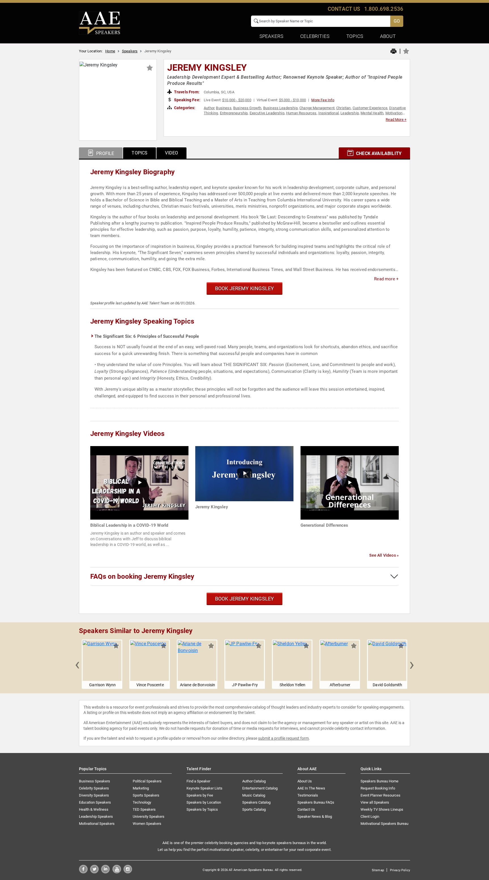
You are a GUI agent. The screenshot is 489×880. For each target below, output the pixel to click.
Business (223, 108)
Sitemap (378, 870)
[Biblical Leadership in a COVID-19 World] (139, 482)
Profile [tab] (104, 153)
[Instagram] (127, 872)
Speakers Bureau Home (379, 781)
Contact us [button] (344, 9)
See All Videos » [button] (384, 555)
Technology (142, 802)
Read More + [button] (396, 119)
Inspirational (328, 113)
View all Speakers (375, 802)
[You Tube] (116, 872)
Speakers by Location (203, 802)
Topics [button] (354, 36)
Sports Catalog (254, 809)
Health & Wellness (93, 809)
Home (110, 51)
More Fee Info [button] (322, 100)
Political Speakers (147, 781)
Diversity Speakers (94, 795)
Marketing (141, 788)
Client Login (370, 816)
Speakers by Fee (199, 795)
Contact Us (306, 809)
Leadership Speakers (96, 816)
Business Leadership (280, 108)
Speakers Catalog (256, 802)
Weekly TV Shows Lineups (382, 809)
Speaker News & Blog (314, 816)
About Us (304, 781)
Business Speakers (94, 781)
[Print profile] (393, 51)
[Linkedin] (105, 872)
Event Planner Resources (380, 795)
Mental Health (372, 113)
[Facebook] (83, 872)
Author (209, 108)
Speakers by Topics (202, 809)
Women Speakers (147, 823)
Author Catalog (254, 781)
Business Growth (247, 108)
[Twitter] (94, 872)
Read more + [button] (386, 278)
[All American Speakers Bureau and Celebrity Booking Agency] (99, 22)
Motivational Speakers (97, 823)
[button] (77, 664)
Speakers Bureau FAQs (315, 802)
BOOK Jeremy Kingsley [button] (244, 288)
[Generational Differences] (350, 482)
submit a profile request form (283, 738)
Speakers (130, 51)
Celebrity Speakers (94, 788)
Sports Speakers (146, 795)
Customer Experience (370, 108)
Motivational (395, 113)
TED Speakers (144, 809)
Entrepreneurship (234, 113)
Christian (343, 108)
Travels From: (186, 92)
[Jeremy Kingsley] (244, 473)
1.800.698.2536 (383, 9)
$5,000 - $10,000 (292, 100)
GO (397, 21)
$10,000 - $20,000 (236, 100)
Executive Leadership (267, 113)
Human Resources (301, 113)
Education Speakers (95, 802)
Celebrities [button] (314, 36)
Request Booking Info (378, 788)
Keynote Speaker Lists (204, 788)
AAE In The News (311, 788)
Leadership (349, 113)
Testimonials (307, 795)
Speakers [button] (271, 36)
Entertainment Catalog (260, 788)
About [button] (388, 36)
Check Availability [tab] (378, 153)
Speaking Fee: (186, 100)
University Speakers (148, 816)
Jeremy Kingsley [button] (207, 67)
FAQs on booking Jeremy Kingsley (142, 576)
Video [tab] (171, 153)
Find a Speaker (198, 781)
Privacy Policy (400, 870)
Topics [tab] (139, 153)
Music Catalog (253, 795)
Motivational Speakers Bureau (384, 823)
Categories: (184, 108)
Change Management (316, 108)
